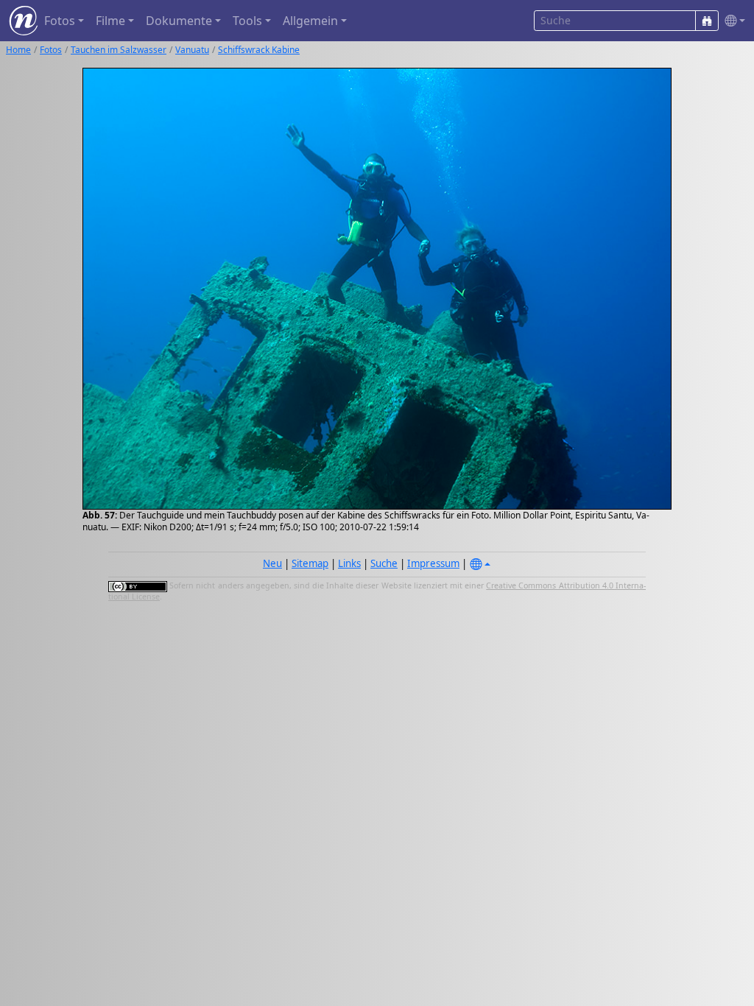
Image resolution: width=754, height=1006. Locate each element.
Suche (384, 563)
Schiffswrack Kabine (259, 49)
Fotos (51, 49)
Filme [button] (110, 21)
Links (349, 563)
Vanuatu (192, 49)
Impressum (433, 563)
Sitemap (310, 563)
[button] (732, 21)
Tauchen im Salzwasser (118, 49)
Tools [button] (247, 21)
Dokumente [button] (179, 21)
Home (18, 49)
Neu (272, 563)
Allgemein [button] (310, 21)
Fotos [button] (59, 21)
